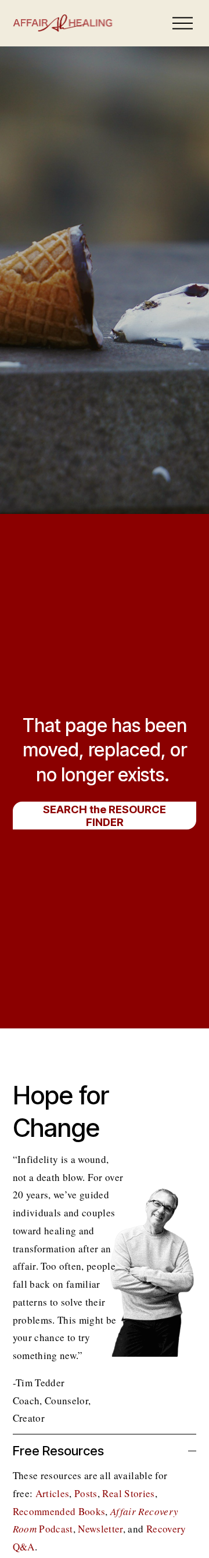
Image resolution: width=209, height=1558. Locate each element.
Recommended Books (59, 1511)
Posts (86, 1493)
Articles (52, 1493)
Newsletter (100, 1528)
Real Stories (128, 1493)
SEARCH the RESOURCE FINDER (104, 815)
